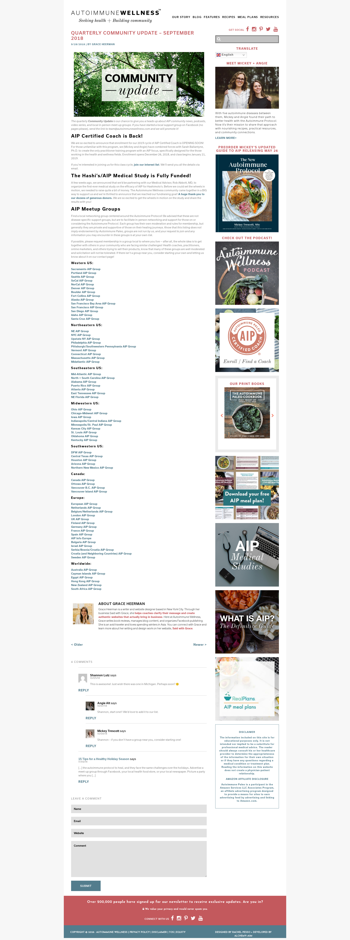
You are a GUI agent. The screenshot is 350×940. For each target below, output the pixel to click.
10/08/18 (102, 734)
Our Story (181, 17)
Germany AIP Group (84, 526)
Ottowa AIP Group (83, 483)
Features (212, 17)
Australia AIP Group (84, 569)
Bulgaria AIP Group (83, 542)
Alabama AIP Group (83, 381)
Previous (221, 415)
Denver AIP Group (82, 288)
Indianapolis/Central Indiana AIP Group (96, 420)
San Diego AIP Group (84, 311)
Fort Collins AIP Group (85, 295)
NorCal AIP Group (82, 284)
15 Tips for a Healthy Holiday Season (103, 759)
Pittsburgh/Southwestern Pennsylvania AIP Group (103, 346)
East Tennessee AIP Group (88, 393)
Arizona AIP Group (83, 463)
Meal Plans (248, 17)
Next (273, 415)
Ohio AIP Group (81, 409)
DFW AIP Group (81, 452)
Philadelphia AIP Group (86, 342)
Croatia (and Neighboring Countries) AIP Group (101, 553)
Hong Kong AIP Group (85, 581)
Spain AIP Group (81, 534)
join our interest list (146, 164)
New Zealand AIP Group (86, 585)
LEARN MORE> (226, 137)
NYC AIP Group (81, 335)
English (227, 54)
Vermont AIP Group (83, 350)
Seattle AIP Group (82, 276)
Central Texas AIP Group (87, 456)
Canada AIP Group (83, 480)
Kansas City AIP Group (85, 428)
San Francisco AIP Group (87, 307)
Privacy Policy (140, 932)
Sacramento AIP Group (85, 269)
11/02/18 (83, 762)
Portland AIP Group (83, 272)
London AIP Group (83, 515)
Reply (83, 690)
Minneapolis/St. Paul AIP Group (91, 424)
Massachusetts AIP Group (88, 357)
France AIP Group (82, 530)
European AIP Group (84, 503)
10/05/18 (95, 678)
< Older (77, 644)
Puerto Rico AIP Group (85, 385)
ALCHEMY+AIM (243, 936)
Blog (197, 17)
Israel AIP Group (81, 545)
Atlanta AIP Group (83, 389)
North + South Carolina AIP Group (93, 377)
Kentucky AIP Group (84, 440)
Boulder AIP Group (83, 292)
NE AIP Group (80, 331)
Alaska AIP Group (82, 299)
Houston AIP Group (83, 460)
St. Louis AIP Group (84, 432)
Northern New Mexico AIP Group (92, 467)
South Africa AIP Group (86, 588)
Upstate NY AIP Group (85, 338)
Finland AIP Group (83, 523)
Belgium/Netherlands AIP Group (91, 511)
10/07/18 (102, 706)
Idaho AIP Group (81, 314)
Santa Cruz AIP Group (85, 318)
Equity (181, 932)
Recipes (228, 17)
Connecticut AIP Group (86, 354)
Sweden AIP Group (83, 557)
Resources (269, 17)
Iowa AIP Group (81, 417)
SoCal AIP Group (81, 280)
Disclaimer (159, 932)
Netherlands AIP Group (86, 507)
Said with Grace (182, 628)
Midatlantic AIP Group (85, 361)
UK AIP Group (80, 519)
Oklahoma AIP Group (84, 436)
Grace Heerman (103, 44)
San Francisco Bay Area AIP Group (93, 303)
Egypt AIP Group (82, 577)
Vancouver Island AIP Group (89, 491)
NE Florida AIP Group (84, 397)
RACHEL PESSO (241, 932)
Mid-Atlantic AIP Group (86, 374)
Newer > (200, 644)
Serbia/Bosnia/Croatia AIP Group (92, 549)
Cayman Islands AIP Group (88, 573)
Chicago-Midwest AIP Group (89, 413)
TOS (171, 932)
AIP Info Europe (81, 538)
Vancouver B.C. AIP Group (88, 487)
